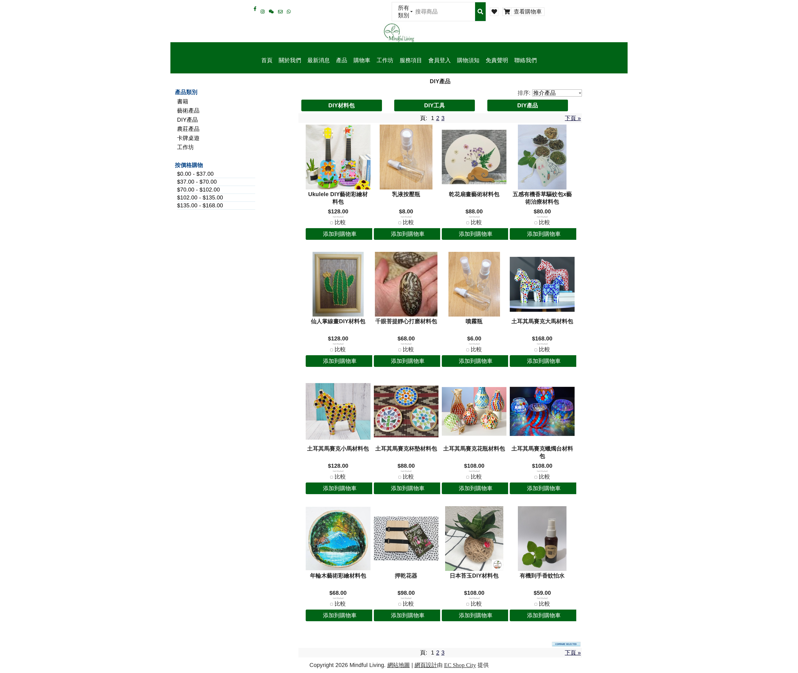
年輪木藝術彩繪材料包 (338, 576)
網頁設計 (426, 665)
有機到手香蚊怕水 (542, 576)
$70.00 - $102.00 (198, 190)
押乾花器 (406, 576)
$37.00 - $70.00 (197, 182)
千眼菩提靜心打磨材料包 (406, 321)
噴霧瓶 (474, 321)
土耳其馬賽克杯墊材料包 (406, 448)
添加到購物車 (340, 234)
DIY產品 (187, 120)
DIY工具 (434, 105)
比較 (340, 222)
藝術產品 (188, 111)
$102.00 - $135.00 (200, 197)
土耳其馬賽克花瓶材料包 (474, 448)
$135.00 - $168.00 (200, 205)
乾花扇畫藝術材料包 (474, 194)
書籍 (182, 101)
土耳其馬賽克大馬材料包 (542, 321)
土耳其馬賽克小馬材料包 (338, 448)
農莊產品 (188, 129)
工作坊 (185, 147)
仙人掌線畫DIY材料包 (338, 321)
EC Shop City (460, 665)
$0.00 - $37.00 (195, 174)
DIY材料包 (341, 105)
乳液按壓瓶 (406, 194)
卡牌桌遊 (188, 138)
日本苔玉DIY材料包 (474, 576)
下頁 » (573, 118)
